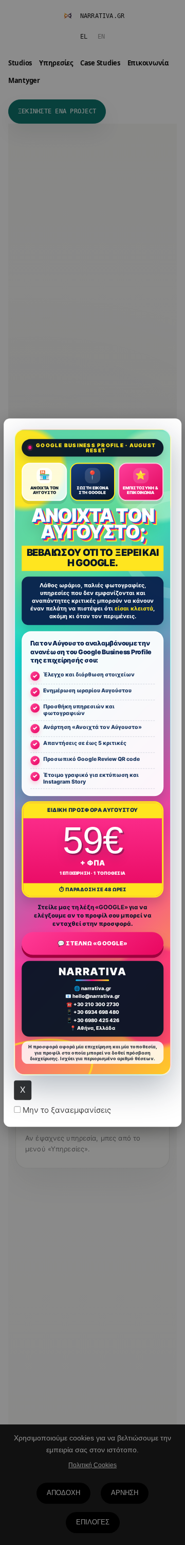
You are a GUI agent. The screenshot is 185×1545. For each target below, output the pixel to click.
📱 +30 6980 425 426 (92, 1020)
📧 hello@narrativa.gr (92, 996)
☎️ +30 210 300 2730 (92, 1004)
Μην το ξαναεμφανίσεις (66, 1110)
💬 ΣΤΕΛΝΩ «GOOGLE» (92, 943)
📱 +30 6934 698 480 (92, 1012)
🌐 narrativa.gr (92, 988)
